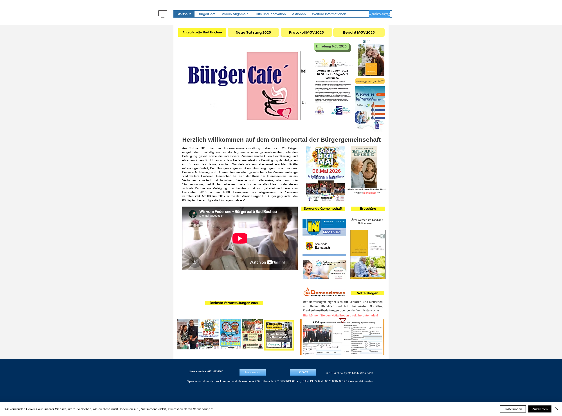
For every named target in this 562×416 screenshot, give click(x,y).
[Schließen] (556, 408)
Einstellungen (512, 409)
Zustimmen (540, 409)
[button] (243, 85)
